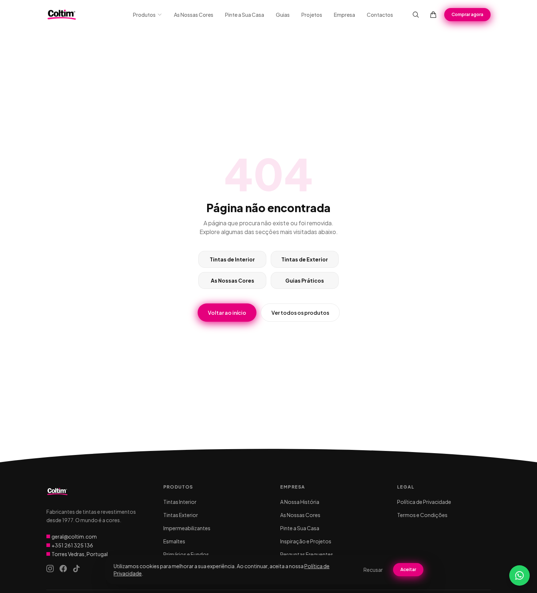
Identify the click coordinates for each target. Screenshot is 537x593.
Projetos (311, 14)
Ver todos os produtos (300, 312)
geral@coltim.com (74, 536)
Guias (283, 14)
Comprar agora (467, 14)
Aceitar (408, 569)
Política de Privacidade (424, 501)
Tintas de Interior (232, 259)
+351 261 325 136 (72, 545)
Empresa (344, 14)
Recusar (373, 569)
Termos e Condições (422, 515)
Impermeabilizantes (186, 528)
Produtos (144, 14)
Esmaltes (174, 541)
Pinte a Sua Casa (244, 14)
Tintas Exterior (180, 515)
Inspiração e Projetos (305, 541)
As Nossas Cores (193, 14)
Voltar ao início (227, 312)
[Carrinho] (433, 14)
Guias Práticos (304, 280)
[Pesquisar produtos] (415, 14)
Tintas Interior (180, 501)
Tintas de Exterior (304, 259)
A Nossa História (299, 501)
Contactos (380, 14)
